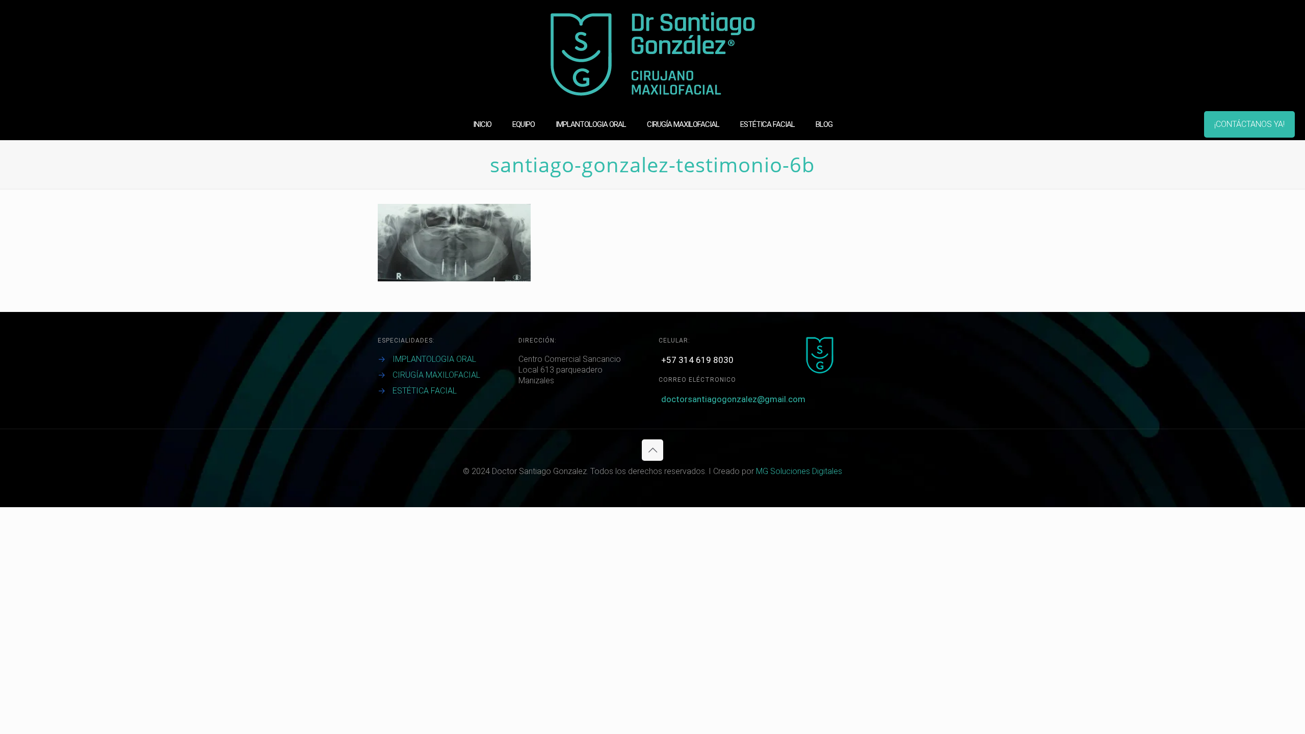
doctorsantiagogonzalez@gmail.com (733, 399)
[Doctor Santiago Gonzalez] (653, 54)
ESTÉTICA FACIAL (425, 391)
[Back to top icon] (652, 450)
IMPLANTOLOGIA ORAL (434, 359)
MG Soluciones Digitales (799, 471)
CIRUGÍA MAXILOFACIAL (436, 375)
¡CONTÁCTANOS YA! (1249, 124)
